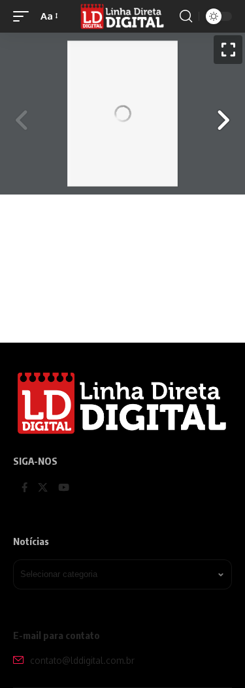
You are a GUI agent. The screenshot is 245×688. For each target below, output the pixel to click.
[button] (24, 16)
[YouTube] (63, 488)
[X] (43, 488)
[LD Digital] (123, 16)
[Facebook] (24, 488)
